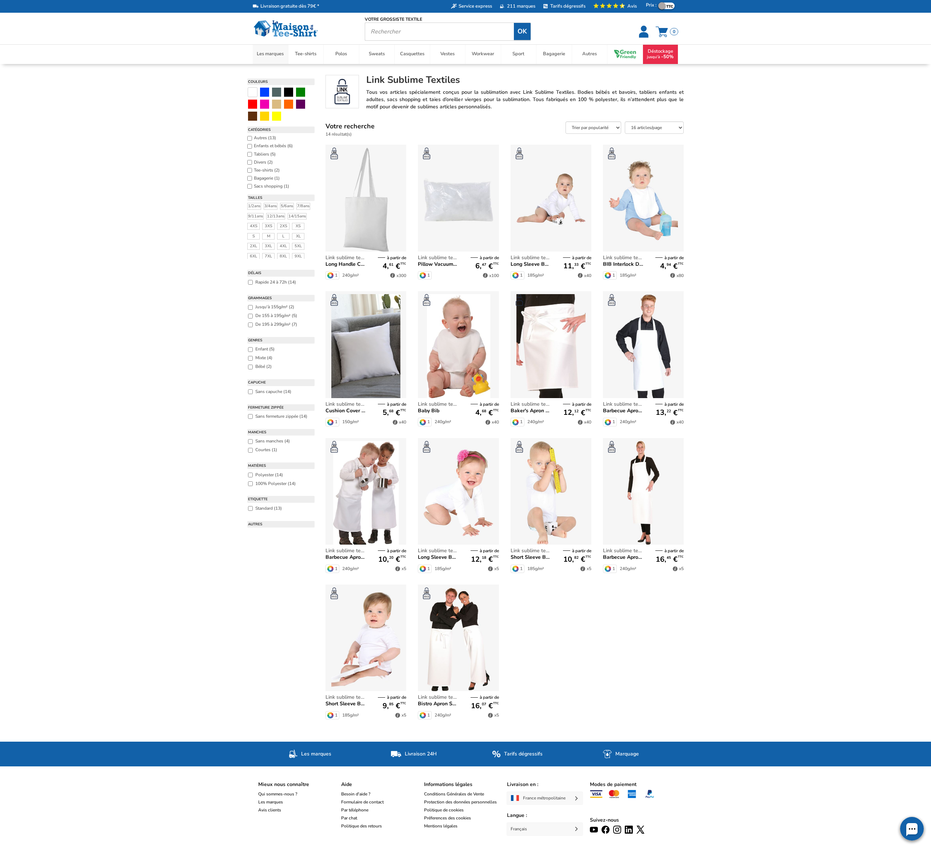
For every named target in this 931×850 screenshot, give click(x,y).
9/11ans (255, 216)
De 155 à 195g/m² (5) (276, 315)
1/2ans (254, 206)
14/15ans (297, 216)
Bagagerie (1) (267, 178)
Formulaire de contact (362, 802)
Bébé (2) (263, 366)
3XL (268, 246)
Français (519, 829)
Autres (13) (265, 138)
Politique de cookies (444, 810)
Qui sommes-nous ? (277, 794)
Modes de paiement (613, 784)
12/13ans (275, 216)
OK (522, 31)
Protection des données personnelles (460, 802)
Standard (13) (268, 508)
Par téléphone (354, 810)
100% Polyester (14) (275, 483)
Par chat (349, 818)
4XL (283, 246)
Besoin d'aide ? (355, 794)
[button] (912, 829)
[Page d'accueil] (303, 28)
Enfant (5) (265, 349)
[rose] (264, 104)
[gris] (276, 92)
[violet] (300, 104)
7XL (268, 256)
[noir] (288, 92)
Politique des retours (361, 826)
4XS (253, 226)
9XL (298, 256)
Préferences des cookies (447, 818)
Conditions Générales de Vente (454, 794)
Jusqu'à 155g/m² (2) (274, 307)
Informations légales (448, 784)
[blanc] (252, 92)
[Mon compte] (645, 31)
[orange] (288, 104)
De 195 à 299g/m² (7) (276, 324)
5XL (298, 246)
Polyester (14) (269, 475)
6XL (253, 256)
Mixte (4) (263, 358)
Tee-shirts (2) (267, 170)
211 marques (521, 6)
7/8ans (303, 206)
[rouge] (252, 104)
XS (298, 226)
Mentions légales (440, 826)
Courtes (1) (266, 450)
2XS (283, 226)
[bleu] (264, 92)
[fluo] (276, 116)
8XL (283, 256)
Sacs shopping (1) (271, 186)
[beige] (276, 104)
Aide (346, 784)
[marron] (252, 116)
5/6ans (287, 206)
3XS (268, 226)
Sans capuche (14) (273, 391)
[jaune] (264, 116)
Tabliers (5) (265, 154)
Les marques (270, 802)
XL (298, 236)
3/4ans (270, 206)
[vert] (300, 92)
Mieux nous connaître (283, 784)
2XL (253, 246)
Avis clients (269, 810)
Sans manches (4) (272, 441)
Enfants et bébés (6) (273, 146)
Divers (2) (263, 162)
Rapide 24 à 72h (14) (275, 282)
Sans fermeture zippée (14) (281, 416)
